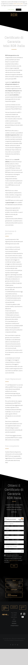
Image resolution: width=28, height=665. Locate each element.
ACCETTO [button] (19, 9)
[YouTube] (23, 617)
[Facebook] (21, 614)
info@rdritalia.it (14, 625)
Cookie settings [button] (11, 9)
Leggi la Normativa (13, 560)
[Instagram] (24, 614)
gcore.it (22, 640)
